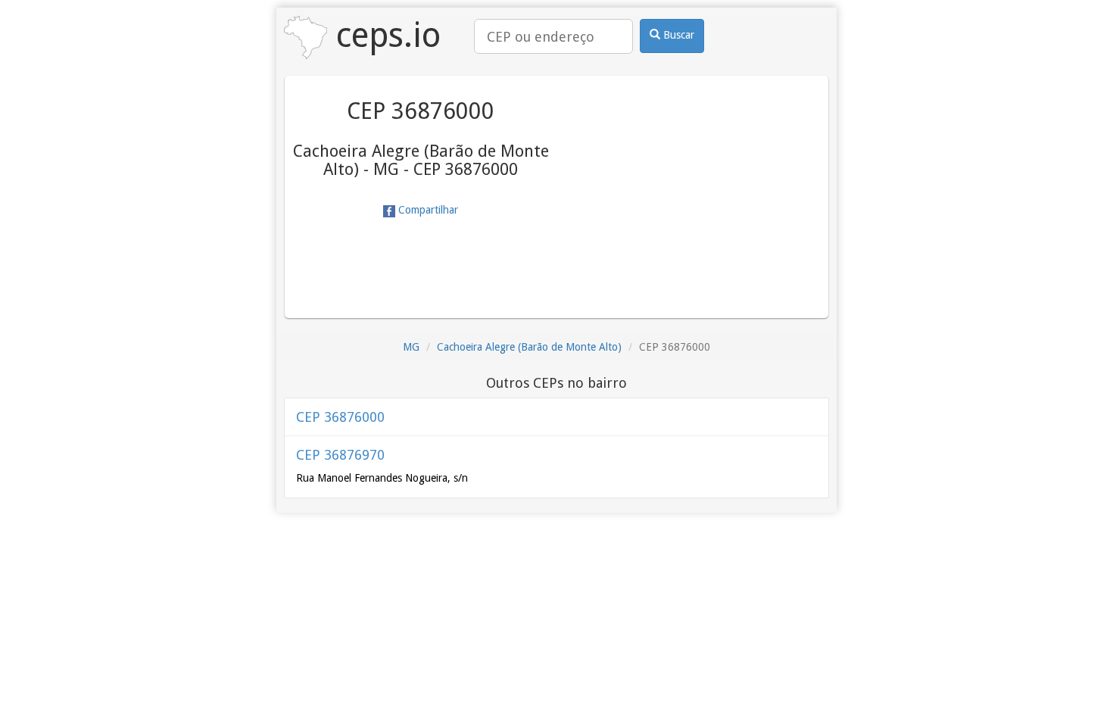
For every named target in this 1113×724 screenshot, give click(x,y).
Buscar (677, 35)
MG (411, 347)
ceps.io (384, 35)
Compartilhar (426, 210)
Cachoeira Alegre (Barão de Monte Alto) (529, 347)
